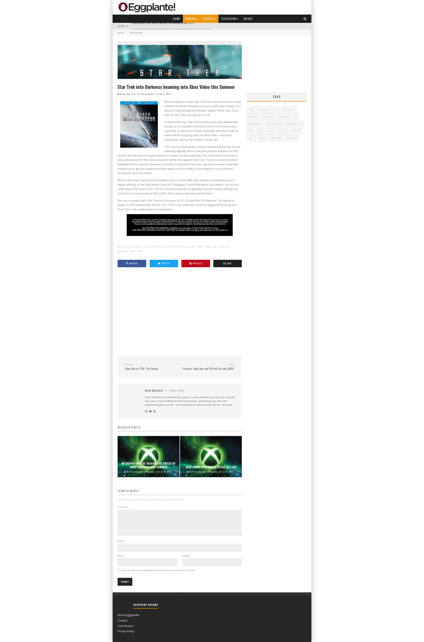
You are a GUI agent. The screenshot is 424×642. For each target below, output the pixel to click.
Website (186, 555)
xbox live (224, 246)
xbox (201, 246)
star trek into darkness (184, 246)
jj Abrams (138, 246)
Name (121, 541)
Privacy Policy (126, 631)
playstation (255, 123)
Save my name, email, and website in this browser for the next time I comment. (158, 570)
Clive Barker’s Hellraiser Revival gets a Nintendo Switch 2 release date (171, 26)
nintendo (283, 116)
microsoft (151, 246)
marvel (252, 116)
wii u (251, 138)
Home (176, 19)
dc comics (288, 109)
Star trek (164, 246)
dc (276, 109)
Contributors (126, 626)
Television (228, 19)
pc (295, 116)
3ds (251, 109)
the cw (282, 131)
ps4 (261, 131)
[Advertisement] (180, 312)
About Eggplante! (128, 615)
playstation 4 (294, 123)
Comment (123, 507)
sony (271, 131)
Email (121, 555)
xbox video (137, 251)
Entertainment (147, 93)
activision (264, 109)
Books (248, 19)
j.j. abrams (124, 246)
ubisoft (296, 131)
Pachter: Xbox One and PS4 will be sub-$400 (208, 367)
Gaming (190, 19)
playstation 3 (274, 123)
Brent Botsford (127, 94)
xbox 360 (211, 246)
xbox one (124, 251)
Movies (208, 19)
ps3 (251, 131)
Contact (122, 620)
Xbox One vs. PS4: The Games (142, 367)
